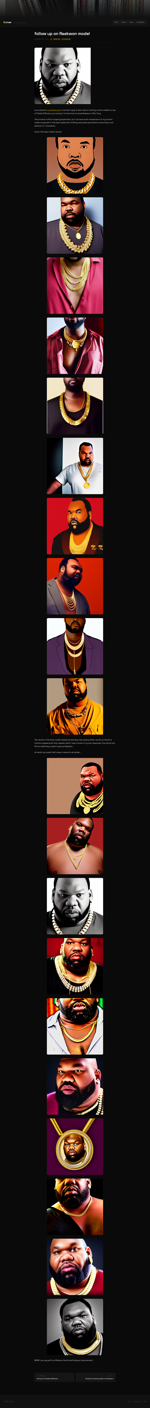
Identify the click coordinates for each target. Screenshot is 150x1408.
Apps (131, 22)
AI (51, 39)
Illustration (66, 39)
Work (116, 22)
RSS (145, 1401)
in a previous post (54, 110)
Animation (57, 39)
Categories (140, 22)
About (124, 22)
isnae (7, 22)
